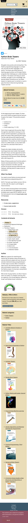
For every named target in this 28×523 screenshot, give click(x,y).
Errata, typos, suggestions (11, 203)
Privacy (14, 509)
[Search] (16, 4)
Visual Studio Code (21, 194)
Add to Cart (7, 103)
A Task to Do (12, 235)
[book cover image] (14, 34)
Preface (7, 222)
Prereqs (13, 9)
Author (13, 14)
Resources (14, 11)
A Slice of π (12, 231)
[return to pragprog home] (4, 1)
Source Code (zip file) (10, 206)
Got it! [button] (8, 520)
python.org (19, 190)
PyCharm (6, 196)
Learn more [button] (5, 516)
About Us (13, 507)
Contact (14, 505)
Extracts (13, 13)
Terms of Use (13, 510)
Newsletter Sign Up (8, 306)
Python (7, 318)
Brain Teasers (9, 315)
